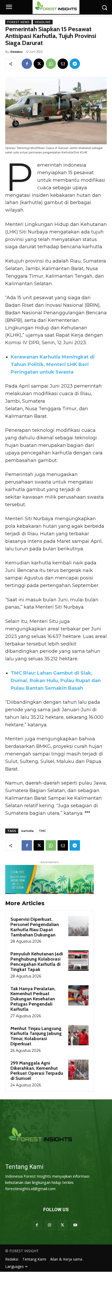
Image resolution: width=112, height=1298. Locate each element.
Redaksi (16, 52)
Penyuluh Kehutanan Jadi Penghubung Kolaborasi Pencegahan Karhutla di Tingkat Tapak (36, 961)
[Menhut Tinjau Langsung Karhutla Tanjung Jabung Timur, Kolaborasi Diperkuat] (78, 1035)
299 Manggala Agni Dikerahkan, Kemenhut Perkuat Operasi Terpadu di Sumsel (36, 1070)
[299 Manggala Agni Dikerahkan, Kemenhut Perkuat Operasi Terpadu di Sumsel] (78, 1070)
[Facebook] (27, 63)
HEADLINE (43, 22)
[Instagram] (50, 1225)
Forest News (18, 22)
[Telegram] (75, 63)
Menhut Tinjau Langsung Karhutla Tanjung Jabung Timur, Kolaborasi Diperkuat (36, 1036)
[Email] (63, 63)
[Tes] (56, 1135)
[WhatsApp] (51, 63)
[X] (39, 63)
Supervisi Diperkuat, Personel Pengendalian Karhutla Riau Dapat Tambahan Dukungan (34, 926)
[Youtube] (75, 1225)
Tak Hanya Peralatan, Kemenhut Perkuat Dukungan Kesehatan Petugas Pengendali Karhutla (32, 999)
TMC (42, 831)
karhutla (27, 831)
